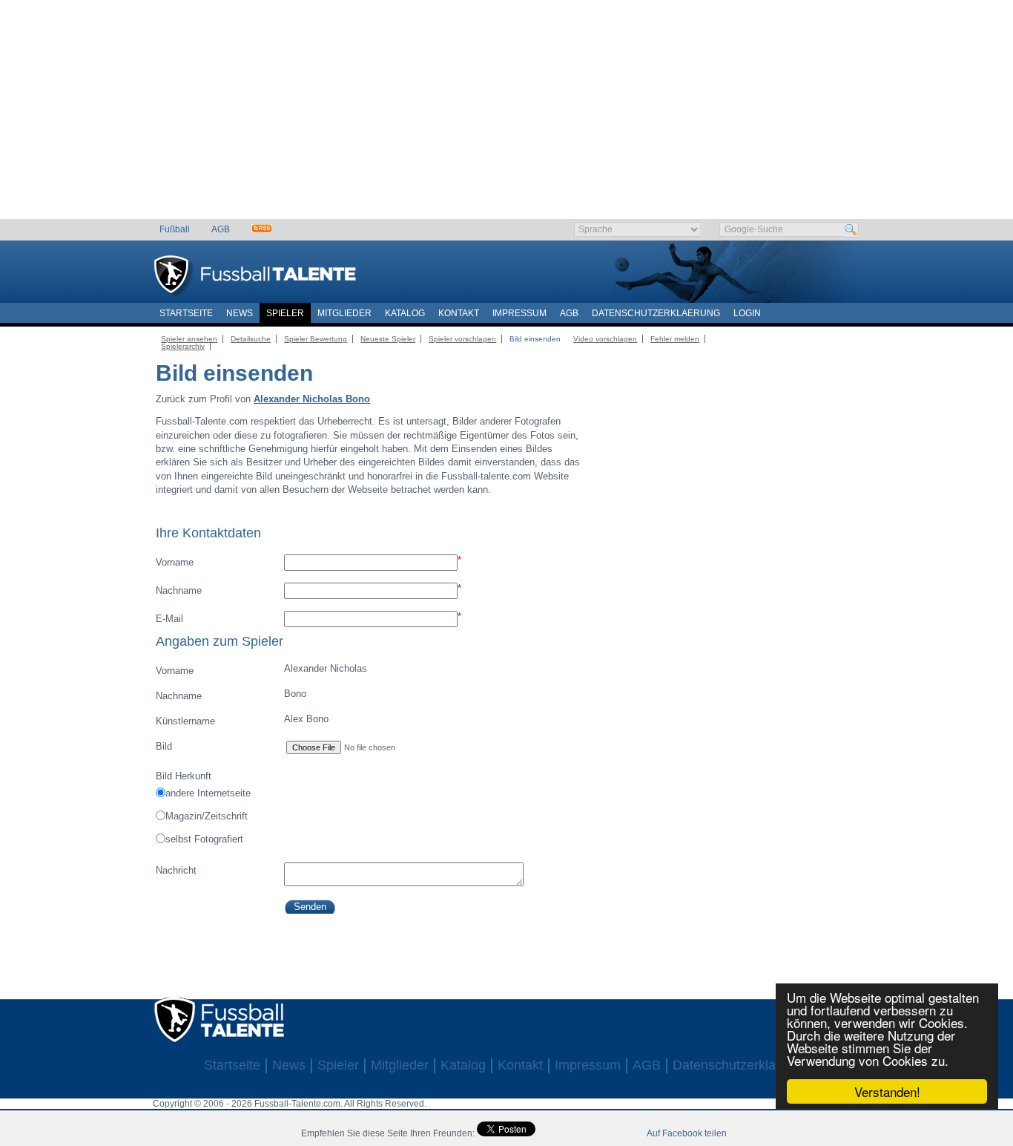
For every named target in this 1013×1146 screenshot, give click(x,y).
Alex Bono (242, 720)
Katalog (405, 313)
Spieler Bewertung (315, 339)
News (239, 313)
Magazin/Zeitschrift (206, 816)
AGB (220, 229)
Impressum (519, 313)
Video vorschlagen (605, 339)
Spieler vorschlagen (462, 339)
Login (747, 313)
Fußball (174, 229)
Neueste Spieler (387, 339)
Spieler (285, 313)
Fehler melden (674, 339)
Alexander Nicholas (261, 669)
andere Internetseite (208, 793)
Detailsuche (251, 339)
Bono (231, 694)
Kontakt (458, 313)
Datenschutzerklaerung (656, 313)
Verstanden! (887, 1091)
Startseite (186, 313)
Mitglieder (344, 313)
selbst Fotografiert (204, 839)
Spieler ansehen (189, 339)
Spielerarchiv (183, 346)
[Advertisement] (507, 115)
